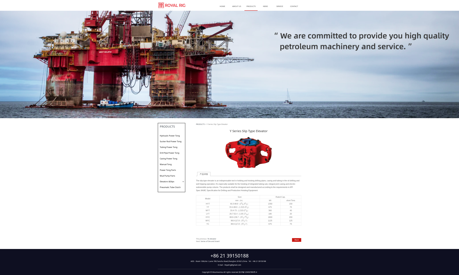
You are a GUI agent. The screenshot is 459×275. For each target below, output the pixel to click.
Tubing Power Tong (168, 147)
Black (297, 240)
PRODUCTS (251, 6)
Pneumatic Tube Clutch (170, 187)
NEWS (265, 6)
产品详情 (204, 174)
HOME (222, 6)
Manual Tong (166, 164)
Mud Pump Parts (167, 176)
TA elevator (211, 239)
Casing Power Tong (168, 158)
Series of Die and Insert (210, 241)
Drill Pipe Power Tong (169, 153)
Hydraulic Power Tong (170, 135)
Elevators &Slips (167, 181)
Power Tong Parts (168, 170)
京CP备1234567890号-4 (248, 272)
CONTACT (294, 6)
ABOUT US (236, 6)
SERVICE (279, 6)
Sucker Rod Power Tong (170, 141)
